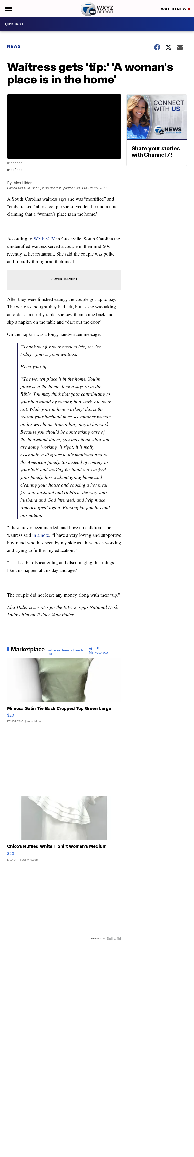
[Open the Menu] (8, 8)
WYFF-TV (44, 238)
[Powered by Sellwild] (114, 938)
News (14, 46)
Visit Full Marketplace (98, 650)
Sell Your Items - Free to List (65, 652)
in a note (40, 535)
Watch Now (174, 9)
